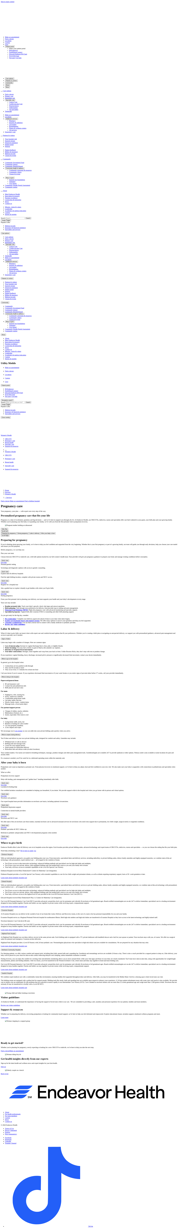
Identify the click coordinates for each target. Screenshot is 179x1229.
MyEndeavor (13, 50)
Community (9, 83)
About (7, 85)
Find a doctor (9, 39)
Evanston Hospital (7, 910)
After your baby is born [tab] (48, 533)
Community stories (11, 187)
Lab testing (12, 124)
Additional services (11, 119)
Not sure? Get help (15, 58)
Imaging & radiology (16, 123)
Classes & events (10, 155)
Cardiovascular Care (15, 104)
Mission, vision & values (13, 207)
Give (6, 44)
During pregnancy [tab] (23, 533)
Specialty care (10, 100)
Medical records (10, 154)
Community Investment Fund (14, 162)
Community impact (11, 164)
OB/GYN (8, 439)
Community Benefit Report (14, 166)
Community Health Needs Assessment (17, 185)
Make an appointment (12, 37)
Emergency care (10, 132)
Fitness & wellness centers (17, 128)
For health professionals (13, 1114)
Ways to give (10, 178)
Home (7, 490)
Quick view (5, 560)
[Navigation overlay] (6, 450)
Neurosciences (14, 106)
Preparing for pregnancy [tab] (9, 533)
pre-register (18, 731)
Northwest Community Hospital (11, 950)
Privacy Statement (11, 1130)
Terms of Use (9, 1128)
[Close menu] (1, 91)
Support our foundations (17, 180)
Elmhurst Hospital (7, 854)
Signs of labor (6, 639)
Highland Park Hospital (8, 933)
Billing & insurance (11, 152)
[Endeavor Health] (89, 75)
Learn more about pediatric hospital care (14, 878)
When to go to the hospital (9, 659)
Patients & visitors (11, 80)
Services (7, 492)
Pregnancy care (10, 441)
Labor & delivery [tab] (34, 533)
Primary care (9, 96)
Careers (7, 43)
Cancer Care (13, 102)
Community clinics (15, 172)
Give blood (12, 183)
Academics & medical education (15, 211)
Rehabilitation (13, 126)
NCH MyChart (14, 56)
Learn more (4, 1017)
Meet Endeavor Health (12, 194)
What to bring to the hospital (10, 677)
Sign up (3, 1067)
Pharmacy (12, 121)
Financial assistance (11, 143)
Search (3, 218)
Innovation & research (12, 196)
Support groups (10, 141)
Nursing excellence (11, 198)
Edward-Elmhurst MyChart (18, 54)
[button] (4, 562)
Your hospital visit (11, 139)
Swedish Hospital (7, 973)
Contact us (8, 203)
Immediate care (10, 98)
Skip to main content (7, 2)
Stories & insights (10, 214)
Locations (8, 41)
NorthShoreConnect (15, 52)
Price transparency (11, 1134)
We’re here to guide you (28, 851)
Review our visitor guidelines (10, 1005)
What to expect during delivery (11, 734)
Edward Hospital (6, 881)
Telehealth (8, 111)
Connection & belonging (13, 200)
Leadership (8, 209)
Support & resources (11, 446)
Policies (7, 146)
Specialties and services (12, 229)
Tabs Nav (4, 529)
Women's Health (6, 435)
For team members (11, 1116)
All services (13, 130)
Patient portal (10, 46)
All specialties (13, 109)
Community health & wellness (15, 168)
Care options (9, 78)
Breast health (9, 442)
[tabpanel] (89, 567)
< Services (8, 497)
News (7, 202)
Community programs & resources (20, 170)
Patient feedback (10, 150)
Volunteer (12, 181)
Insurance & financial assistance (15, 228)
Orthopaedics (13, 108)
